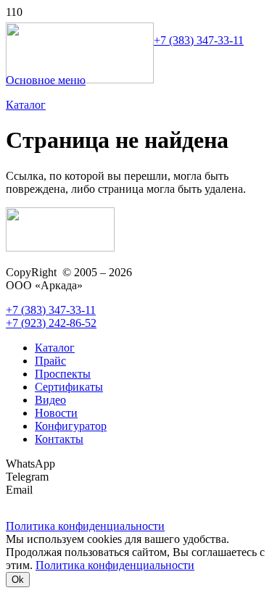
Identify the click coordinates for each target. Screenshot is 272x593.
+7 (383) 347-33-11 (199, 40)
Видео (50, 400)
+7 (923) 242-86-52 (51, 323)
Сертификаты (69, 387)
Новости (56, 413)
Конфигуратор (71, 426)
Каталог (55, 347)
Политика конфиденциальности (115, 565)
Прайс (50, 360)
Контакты (59, 439)
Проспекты (63, 374)
